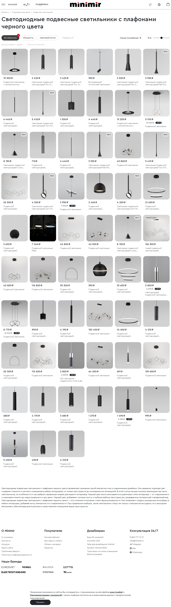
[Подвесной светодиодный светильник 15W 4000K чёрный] (71, 103)
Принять (40, 602)
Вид (149, 38)
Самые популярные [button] (131, 38)
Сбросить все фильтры (35, 44)
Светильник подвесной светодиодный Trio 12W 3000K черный (70, 83)
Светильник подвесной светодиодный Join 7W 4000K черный (127, 207)
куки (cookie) (116, 592)
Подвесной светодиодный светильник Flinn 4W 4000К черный (12, 124)
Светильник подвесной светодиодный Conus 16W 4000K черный (14, 166)
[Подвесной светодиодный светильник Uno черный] (100, 186)
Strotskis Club (93, 541)
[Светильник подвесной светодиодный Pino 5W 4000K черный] (128, 62)
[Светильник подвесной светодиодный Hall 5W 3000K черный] (156, 62)
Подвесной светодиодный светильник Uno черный (99, 207)
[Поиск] (150, 4)
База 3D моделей (95, 537)
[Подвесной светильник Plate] (43, 228)
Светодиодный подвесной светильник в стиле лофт (156, 294)
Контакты (6, 541)
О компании (7, 537)
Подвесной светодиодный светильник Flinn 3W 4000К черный (69, 166)
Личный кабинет (52, 537)
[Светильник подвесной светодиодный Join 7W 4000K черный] (128, 186)
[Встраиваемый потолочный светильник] (100, 62)
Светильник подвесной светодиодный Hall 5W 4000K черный (99, 166)
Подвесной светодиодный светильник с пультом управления (155, 207)
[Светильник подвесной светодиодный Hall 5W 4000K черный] (100, 145)
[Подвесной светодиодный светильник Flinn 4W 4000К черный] (14, 103)
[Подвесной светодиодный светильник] (100, 103)
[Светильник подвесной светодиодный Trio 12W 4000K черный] (43, 62)
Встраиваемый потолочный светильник (99, 83)
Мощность (28, 38)
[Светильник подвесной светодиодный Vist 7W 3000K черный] (43, 103)
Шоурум (6, 544)
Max (134, 548)
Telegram (136, 544)
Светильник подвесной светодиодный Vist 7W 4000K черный (155, 166)
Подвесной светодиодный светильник (95, 124)
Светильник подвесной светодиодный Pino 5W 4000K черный (127, 83)
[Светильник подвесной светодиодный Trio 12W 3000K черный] (71, 62)
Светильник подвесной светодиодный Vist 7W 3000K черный (42, 124)
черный (20, 44)
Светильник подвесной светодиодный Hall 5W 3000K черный (155, 83)
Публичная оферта (10, 551)
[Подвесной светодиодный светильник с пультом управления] (156, 186)
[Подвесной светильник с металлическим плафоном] (14, 62)
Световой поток (48, 38)
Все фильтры (11, 37)
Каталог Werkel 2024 (97, 548)
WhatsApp (137, 552)
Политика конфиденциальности (17, 555)
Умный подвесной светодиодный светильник (153, 249)
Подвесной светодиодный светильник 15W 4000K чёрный (70, 124)
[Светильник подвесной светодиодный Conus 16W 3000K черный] (128, 228)
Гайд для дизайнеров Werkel (100, 544)
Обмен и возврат (52, 544)
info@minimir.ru (137, 541)
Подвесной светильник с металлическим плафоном (14, 83)
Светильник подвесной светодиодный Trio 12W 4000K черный (42, 83)
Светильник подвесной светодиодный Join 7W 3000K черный (42, 207)
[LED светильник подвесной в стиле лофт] (71, 355)
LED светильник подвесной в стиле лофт (71, 380)
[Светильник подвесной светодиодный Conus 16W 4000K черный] (14, 145)
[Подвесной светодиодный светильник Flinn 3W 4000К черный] (71, 145)
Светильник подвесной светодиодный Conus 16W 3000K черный (127, 249)
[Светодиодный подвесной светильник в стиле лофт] (156, 269)
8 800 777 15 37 (137, 537)
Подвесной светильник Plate (42, 249)
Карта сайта (7, 548)
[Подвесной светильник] (156, 103)
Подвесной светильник (155, 126)
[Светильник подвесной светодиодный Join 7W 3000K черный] (43, 186)
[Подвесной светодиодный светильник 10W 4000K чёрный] (100, 399)
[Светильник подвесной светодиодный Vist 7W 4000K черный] (156, 145)
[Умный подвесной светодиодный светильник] (156, 228)
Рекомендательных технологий (46, 595)
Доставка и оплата (53, 541)
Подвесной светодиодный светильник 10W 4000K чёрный (99, 421)
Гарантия (48, 548)
